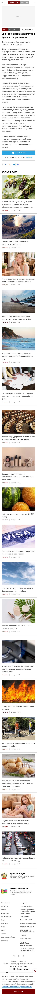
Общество (4, 906)
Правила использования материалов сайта (26, 943)
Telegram (28, 157)
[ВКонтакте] (5, 164)
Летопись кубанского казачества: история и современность (27, 911)
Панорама (23, 903)
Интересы (4, 940)
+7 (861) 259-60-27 (18, 966)
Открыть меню (2, 2)
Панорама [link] (5, 210)
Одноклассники (18, 956)
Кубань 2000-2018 (26, 920)
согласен (18, 992)
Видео (3, 930)
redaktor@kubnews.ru (19, 969)
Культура (4, 923)
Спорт (3, 920)
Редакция (23, 935)
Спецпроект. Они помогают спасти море (27, 931)
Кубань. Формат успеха (28, 923)
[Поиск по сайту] (34, 2)
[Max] (18, 164)
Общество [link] (5, 247)
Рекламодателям (25, 938)
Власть (3, 910)
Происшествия (6, 916)
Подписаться (20, 152)
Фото (3, 927)
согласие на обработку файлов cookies (17, 987)
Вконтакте (14, 956)
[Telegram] (14, 164)
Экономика (5, 913)
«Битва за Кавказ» (26, 906)
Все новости (5, 903)
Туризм (5, 29)
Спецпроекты (24, 916)
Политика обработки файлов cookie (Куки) (27, 949)
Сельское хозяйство (8, 937)
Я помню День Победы (27, 927)
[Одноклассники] (9, 164)
